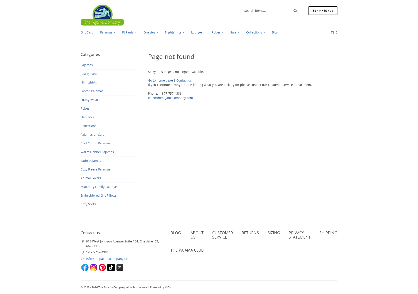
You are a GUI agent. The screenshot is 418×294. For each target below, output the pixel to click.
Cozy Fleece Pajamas (95, 169)
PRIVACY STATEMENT (300, 235)
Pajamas (87, 65)
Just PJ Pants (89, 74)
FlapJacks (87, 117)
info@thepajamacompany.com (108, 259)
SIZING (274, 232)
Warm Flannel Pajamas (97, 152)
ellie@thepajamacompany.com (170, 98)
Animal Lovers (91, 178)
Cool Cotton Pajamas (95, 143)
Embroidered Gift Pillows (99, 195)
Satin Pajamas (91, 161)
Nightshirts (89, 82)
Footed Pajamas (92, 91)
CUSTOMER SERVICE (222, 235)
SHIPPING (328, 232)
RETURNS (250, 232)
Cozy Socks (88, 204)
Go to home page (160, 80)
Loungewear (89, 100)
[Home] (102, 15)
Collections (88, 126)
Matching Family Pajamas (99, 187)
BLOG (175, 232)
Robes (85, 108)
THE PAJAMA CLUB (187, 250)
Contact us (184, 80)
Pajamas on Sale (92, 134)
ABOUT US (197, 235)
